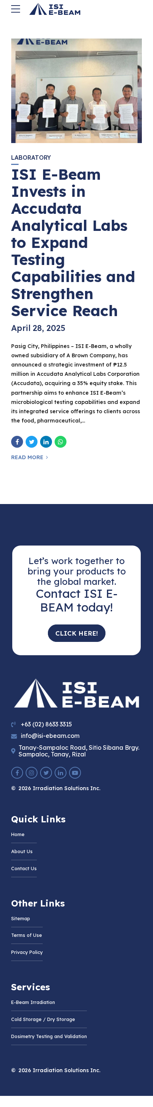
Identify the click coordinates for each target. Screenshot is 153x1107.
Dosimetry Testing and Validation (49, 1036)
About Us (22, 851)
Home (18, 834)
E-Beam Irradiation (33, 1002)
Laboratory (31, 157)
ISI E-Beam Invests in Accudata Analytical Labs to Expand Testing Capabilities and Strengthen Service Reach (73, 242)
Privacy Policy (27, 952)
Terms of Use (26, 935)
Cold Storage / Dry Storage (43, 1019)
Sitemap (20, 918)
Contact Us (24, 868)
